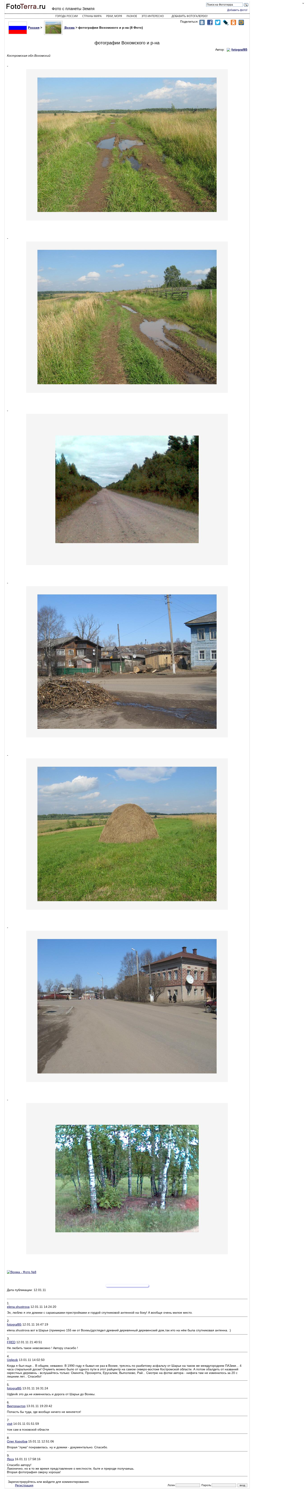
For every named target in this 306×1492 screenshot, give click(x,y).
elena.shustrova (18, 1306)
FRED (11, 1342)
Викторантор (16, 1406)
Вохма (69, 27)
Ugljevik (12, 1360)
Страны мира (92, 16)
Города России (66, 16)
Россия (33, 27)
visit (9, 1423)
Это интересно (153, 16)
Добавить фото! (237, 10)
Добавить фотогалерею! (190, 16)
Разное (132, 16)
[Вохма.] (127, 1272)
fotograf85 (14, 1324)
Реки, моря (114, 16)
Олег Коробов (17, 1441)
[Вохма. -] (127, 144)
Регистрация (24, 1485)
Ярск (10, 1459)
